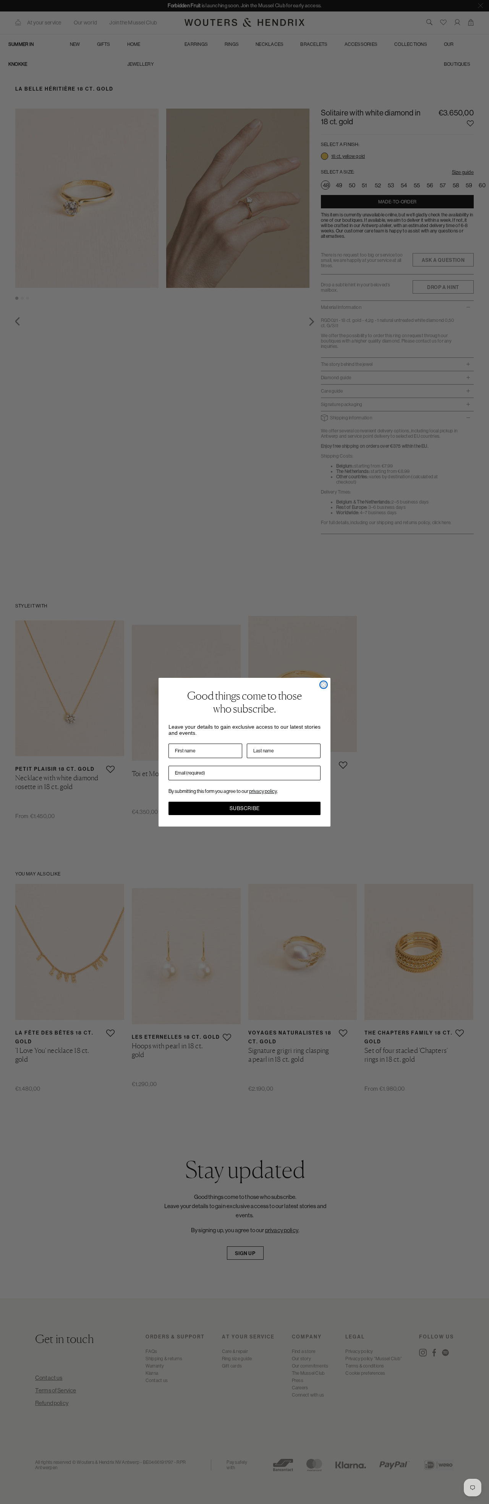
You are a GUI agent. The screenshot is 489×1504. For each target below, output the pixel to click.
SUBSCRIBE (245, 808)
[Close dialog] (323, 685)
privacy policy (263, 791)
